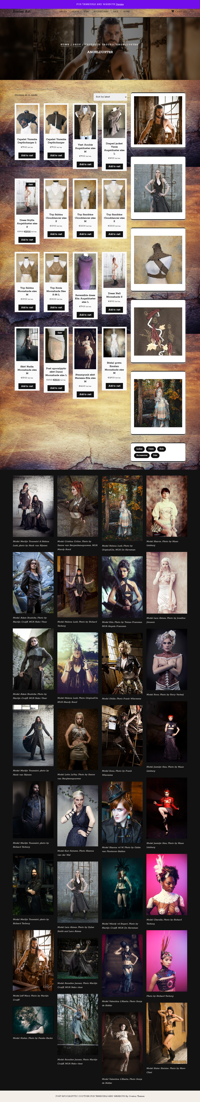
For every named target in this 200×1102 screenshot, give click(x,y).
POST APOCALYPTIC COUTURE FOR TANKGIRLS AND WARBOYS (100, 1096)
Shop (77, 44)
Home (126, 11)
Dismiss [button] (120, 4)
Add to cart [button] (27, 155)
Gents (75, 11)
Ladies (63, 11)
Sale (115, 11)
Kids (86, 11)
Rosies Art (21, 11)
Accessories (101, 11)
